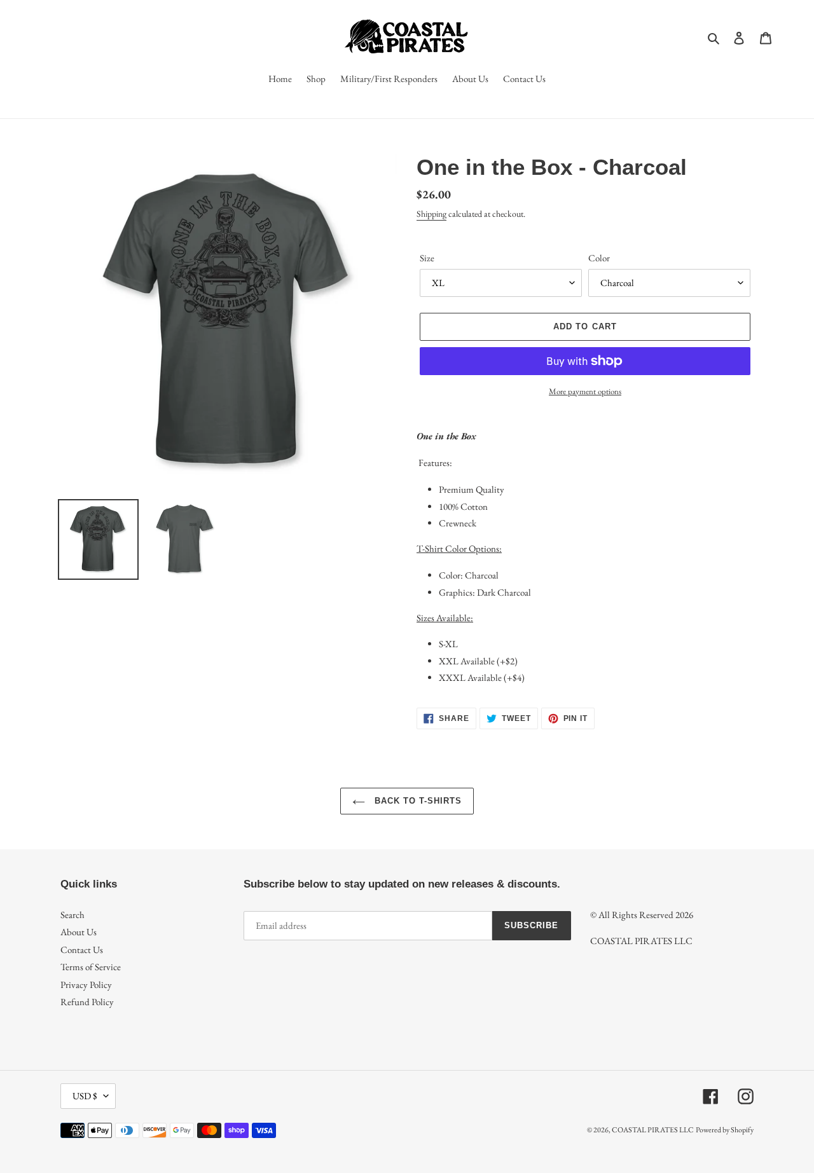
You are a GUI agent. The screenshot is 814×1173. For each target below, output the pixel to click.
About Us (78, 932)
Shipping (431, 213)
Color (599, 258)
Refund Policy (87, 1002)
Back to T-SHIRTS (416, 801)
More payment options (585, 391)
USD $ (84, 1096)
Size (427, 258)
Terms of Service (90, 967)
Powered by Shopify (725, 1130)
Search (72, 915)
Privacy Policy (86, 984)
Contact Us (81, 949)
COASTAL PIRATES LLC (653, 1130)
